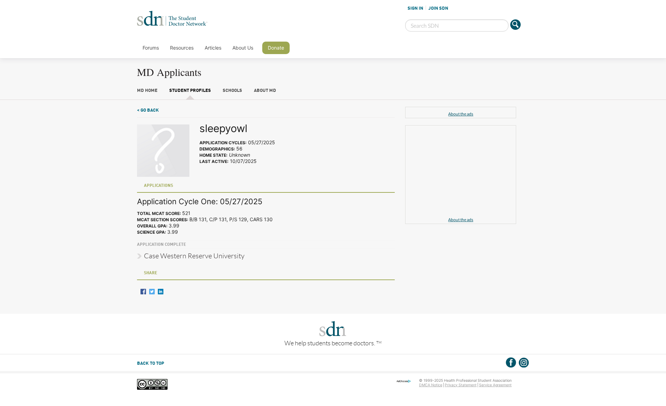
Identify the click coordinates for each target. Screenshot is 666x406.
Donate (276, 48)
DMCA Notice (430, 385)
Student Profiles (190, 90)
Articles (213, 48)
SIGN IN (415, 8)
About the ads (460, 113)
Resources (182, 48)
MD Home (147, 90)
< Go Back (148, 110)
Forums (151, 48)
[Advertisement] (461, 172)
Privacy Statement (461, 385)
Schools (232, 90)
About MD (265, 90)
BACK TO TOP (150, 363)
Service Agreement (495, 385)
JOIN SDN (438, 8)
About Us (242, 48)
